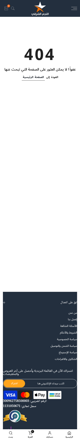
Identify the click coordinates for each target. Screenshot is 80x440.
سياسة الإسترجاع (68, 352)
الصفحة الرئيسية (33, 77)
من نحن (72, 313)
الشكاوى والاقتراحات (66, 359)
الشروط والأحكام (68, 333)
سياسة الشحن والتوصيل (63, 346)
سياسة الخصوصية (67, 339)
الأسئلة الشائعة (68, 326)
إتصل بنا (72, 319)
